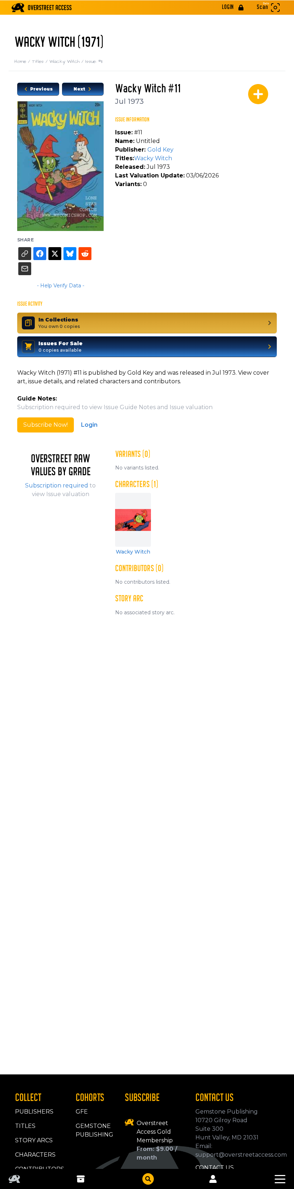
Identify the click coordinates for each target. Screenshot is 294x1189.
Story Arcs (34, 1140)
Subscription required (56, 485)
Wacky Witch (67, 61)
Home (23, 61)
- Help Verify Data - (60, 285)
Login (89, 424)
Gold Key (160, 149)
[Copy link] (24, 253)
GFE (82, 1111)
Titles (40, 61)
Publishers (34, 1111)
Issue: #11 (93, 61)
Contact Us (214, 1167)
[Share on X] (54, 253)
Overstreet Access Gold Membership (155, 1132)
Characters (35, 1154)
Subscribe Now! (45, 424)
